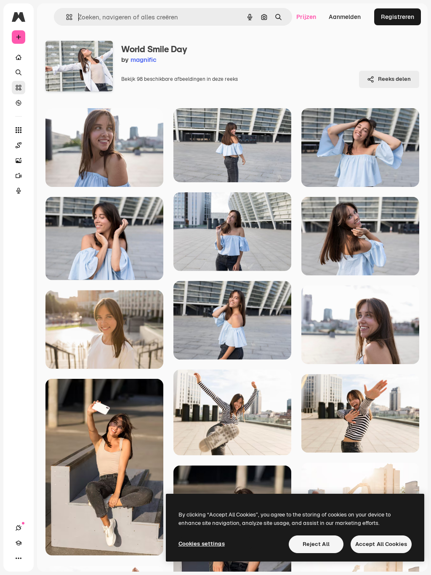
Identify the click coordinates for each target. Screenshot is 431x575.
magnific (143, 60)
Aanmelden (345, 17)
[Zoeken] (18, 72)
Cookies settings (201, 543)
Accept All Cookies (381, 544)
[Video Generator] (18, 175)
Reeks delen (394, 79)
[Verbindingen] (18, 528)
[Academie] (18, 543)
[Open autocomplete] (65, 17)
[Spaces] (18, 145)
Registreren (397, 17)
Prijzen (306, 17)
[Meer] (18, 558)
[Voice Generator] (18, 190)
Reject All (316, 544)
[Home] (18, 57)
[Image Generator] (18, 160)
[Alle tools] (18, 130)
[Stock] (18, 87)
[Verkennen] (18, 102)
